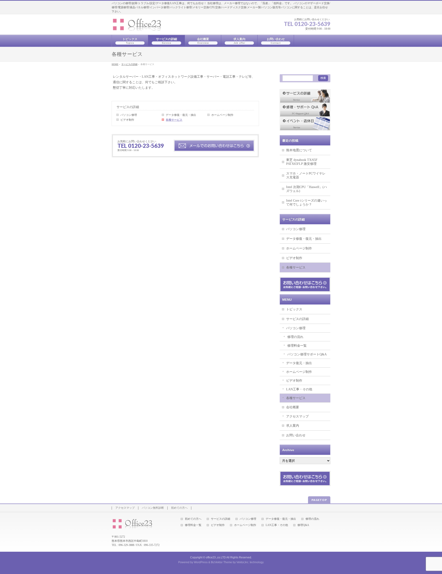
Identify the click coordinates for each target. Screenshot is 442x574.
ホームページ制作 (222, 115)
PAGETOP (319, 500)
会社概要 (292, 407)
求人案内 (292, 425)
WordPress (201, 562)
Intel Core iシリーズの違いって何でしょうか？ (306, 202)
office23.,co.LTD (216, 557)
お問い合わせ (295, 435)
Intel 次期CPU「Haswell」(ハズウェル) (306, 189)
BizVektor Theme (221, 562)
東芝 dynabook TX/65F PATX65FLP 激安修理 (301, 162)
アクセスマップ (297, 416)
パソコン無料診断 (153, 507)
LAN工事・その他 (299, 389)
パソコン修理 (128, 115)
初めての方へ (179, 507)
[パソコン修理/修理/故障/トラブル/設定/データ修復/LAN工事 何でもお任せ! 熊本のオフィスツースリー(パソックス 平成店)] (140, 26)
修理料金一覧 (297, 345)
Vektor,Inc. (242, 562)
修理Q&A (303, 525)
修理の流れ (295, 337)
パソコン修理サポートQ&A (307, 354)
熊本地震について (299, 150)
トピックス (294, 309)
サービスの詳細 (127, 107)
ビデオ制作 (127, 119)
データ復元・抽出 (299, 363)
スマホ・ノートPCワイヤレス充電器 (306, 175)
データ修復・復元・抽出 (181, 115)
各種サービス (174, 119)
